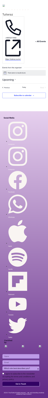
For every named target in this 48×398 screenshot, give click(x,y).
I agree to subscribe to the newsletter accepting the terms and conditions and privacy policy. (18, 376)
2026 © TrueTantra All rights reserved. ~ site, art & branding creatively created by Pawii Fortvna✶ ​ (24, 393)
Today (24, 87)
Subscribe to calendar (22, 95)
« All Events (40, 41)
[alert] (24, 73)
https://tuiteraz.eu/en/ (13, 59)
